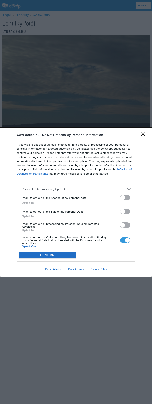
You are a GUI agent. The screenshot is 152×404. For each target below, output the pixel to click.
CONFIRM (47, 255)
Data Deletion (53, 269)
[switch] (125, 197)
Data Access (76, 269)
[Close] (144, 135)
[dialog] (76, 202)
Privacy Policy (98, 269)
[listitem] (76, 189)
